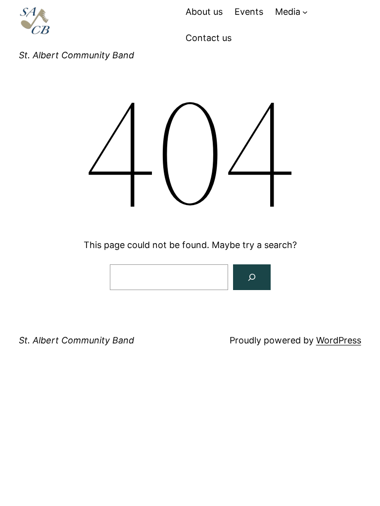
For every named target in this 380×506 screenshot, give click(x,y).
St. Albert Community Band (76, 55)
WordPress (338, 340)
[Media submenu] (305, 12)
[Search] (252, 277)
